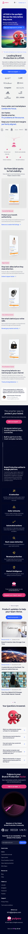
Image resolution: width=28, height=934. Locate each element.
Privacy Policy (4, 901)
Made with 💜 (14, 928)
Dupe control (4, 857)
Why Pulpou (4, 866)
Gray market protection (7, 863)
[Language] (15, 2)
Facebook (3, 891)
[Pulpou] (5, 2)
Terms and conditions (7, 905)
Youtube (3, 893)
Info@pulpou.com (14, 912)
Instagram (3, 888)
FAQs (2, 877)
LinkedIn (3, 885)
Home (3, 851)
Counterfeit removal (6, 854)
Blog (2, 874)
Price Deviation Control (7, 860)
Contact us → (22, 2)
